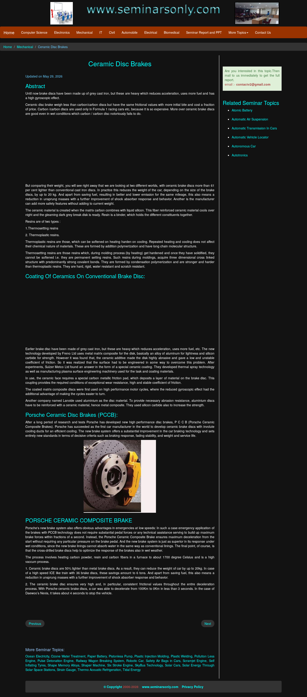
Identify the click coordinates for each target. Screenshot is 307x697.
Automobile (130, 32)
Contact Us (263, 32)
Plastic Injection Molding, (152, 656)
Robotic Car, (135, 660)
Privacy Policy (192, 686)
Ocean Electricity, (37, 656)
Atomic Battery (242, 110)
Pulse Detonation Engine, (56, 660)
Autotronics (240, 155)
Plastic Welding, (182, 656)
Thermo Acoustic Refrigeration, (100, 669)
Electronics (62, 32)
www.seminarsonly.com (160, 686)
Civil (112, 32)
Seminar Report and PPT (204, 32)
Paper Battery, (97, 656)
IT (100, 32)
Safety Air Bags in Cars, (164, 660)
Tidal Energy (132, 669)
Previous (35, 623)
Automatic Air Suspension (250, 119)
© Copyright (113, 686)
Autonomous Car (244, 146)
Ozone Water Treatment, (68, 656)
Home (9, 32)
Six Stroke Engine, (120, 665)
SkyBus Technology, (149, 665)
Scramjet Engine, (195, 660)
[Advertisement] (119, 149)
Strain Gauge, (67, 669)
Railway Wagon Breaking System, (100, 660)
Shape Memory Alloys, (64, 665)
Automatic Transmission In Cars (254, 128)
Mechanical (84, 32)
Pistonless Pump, (121, 656)
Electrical (150, 32)
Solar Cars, (173, 665)
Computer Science (34, 32)
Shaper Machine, (93, 665)
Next (208, 623)
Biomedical (171, 32)
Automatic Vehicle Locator (250, 137)
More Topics (237, 32)
